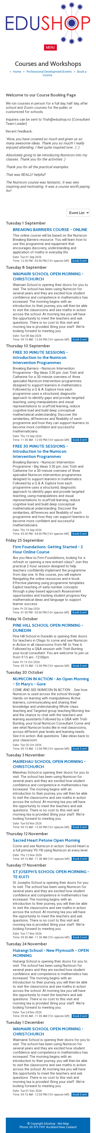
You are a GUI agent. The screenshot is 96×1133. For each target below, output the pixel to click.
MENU (50, 47)
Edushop (49, 1123)
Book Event (79, 260)
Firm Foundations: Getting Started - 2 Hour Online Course (48, 549)
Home (17, 71)
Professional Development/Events (49, 71)
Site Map (63, 1123)
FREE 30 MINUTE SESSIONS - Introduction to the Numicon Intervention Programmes (40, 357)
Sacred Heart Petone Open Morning (46, 840)
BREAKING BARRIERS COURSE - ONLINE (50, 229)
